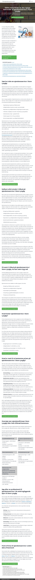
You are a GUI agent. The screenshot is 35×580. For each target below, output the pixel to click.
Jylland (3, 556)
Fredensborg (28, 501)
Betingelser (32, 579)
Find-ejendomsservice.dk (8, 1)
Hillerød (13, 503)
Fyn (7, 556)
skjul (13, 62)
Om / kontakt (23, 579)
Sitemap (28, 579)
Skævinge (4, 503)
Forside (19, 579)
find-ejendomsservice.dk (7, 135)
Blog (26, 579)
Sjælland (13, 556)
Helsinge (23, 501)
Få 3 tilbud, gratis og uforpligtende (17, 17)
